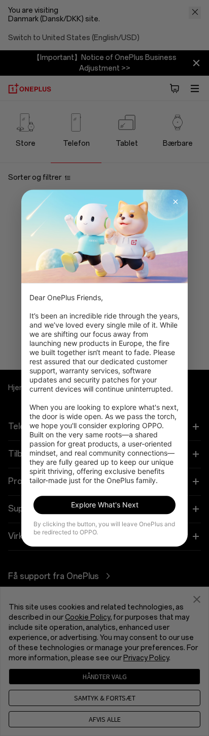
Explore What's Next (104, 504)
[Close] (175, 202)
